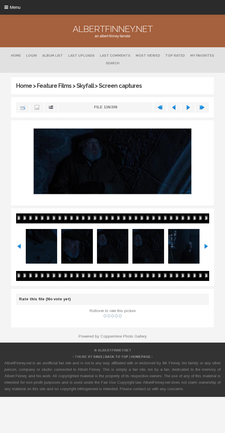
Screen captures (120, 85)
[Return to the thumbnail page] (23, 107)
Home (16, 56)
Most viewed (148, 56)
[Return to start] (160, 107)
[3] (113, 316)
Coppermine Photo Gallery (123, 336)
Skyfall (85, 85)
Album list (52, 56)
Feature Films (54, 85)
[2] (109, 316)
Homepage (141, 356)
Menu (15, 7)
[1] (105, 316)
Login (31, 56)
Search (112, 63)
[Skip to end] (202, 107)
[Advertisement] (112, 414)
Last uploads (81, 56)
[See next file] (188, 107)
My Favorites (202, 56)
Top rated (175, 56)
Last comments (115, 56)
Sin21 (97, 356)
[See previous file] (174, 107)
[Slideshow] (51, 107)
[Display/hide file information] (37, 107)
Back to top (116, 356)
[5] (120, 316)
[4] (116, 316)
